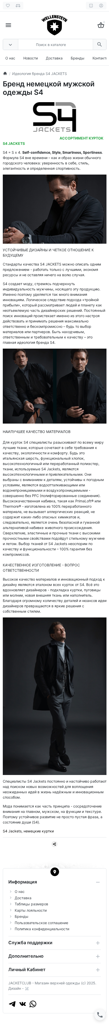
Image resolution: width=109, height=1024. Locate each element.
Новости (30, 58)
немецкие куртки (39, 831)
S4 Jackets (12, 831)
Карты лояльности (31, 910)
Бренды (77, 58)
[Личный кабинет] (101, 5)
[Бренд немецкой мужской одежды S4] (54, 116)
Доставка (54, 58)
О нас (10, 58)
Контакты (101, 58)
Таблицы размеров (31, 904)
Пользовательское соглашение (41, 923)
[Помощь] (91, 5)
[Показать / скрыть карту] (54, 871)
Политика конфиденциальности (42, 929)
